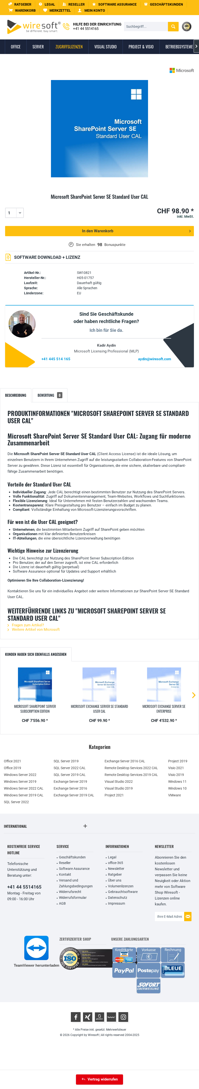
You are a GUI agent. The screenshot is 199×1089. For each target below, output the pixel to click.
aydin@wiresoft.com (154, 359)
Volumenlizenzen (120, 886)
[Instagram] (123, 1017)
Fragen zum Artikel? (27, 625)
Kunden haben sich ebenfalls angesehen (35, 654)
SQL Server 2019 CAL (70, 775)
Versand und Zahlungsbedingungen (76, 883)
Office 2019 (12, 768)
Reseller (65, 863)
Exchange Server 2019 (70, 781)
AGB (62, 903)
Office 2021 (12, 761)
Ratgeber (115, 874)
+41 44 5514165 (24, 887)
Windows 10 (177, 788)
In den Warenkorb (97, 231)
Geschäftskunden (72, 857)
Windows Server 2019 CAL (23, 795)
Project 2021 (114, 795)
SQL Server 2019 (66, 761)
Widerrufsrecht (70, 892)
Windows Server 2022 (20, 775)
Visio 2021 (176, 768)
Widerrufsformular (73, 898)
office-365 (115, 863)
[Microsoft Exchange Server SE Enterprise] (164, 684)
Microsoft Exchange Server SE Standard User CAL (99, 709)
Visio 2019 (176, 775)
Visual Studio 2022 (119, 781)
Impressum (116, 903)
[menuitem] (22, 11)
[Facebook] (76, 1017)
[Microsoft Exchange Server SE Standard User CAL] (99, 684)
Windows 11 (177, 781)
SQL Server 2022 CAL (70, 768)
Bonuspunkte (114, 245)
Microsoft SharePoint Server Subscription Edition (35, 709)
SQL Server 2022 (16, 802)
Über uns (114, 880)
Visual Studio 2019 (119, 788)
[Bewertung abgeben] (99, 202)
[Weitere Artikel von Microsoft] (182, 70)
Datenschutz (117, 898)
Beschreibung (15, 395)
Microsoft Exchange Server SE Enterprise (163, 709)
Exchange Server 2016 (70, 788)
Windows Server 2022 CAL (23, 788)
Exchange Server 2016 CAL (125, 761)
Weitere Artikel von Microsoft (35, 629)
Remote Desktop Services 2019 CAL (131, 775)
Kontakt (65, 874)
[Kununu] (111, 1017)
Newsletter (116, 869)
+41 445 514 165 (55, 359)
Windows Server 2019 (20, 781)
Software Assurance (74, 869)
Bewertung (49, 395)
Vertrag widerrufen (103, 1079)
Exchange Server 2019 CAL (74, 795)
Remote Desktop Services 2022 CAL (131, 768)
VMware (174, 795)
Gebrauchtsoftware (123, 892)
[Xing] (87, 1017)
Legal (112, 857)
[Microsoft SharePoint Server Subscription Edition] (35, 684)
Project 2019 (177, 761)
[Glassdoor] (99, 1017)
